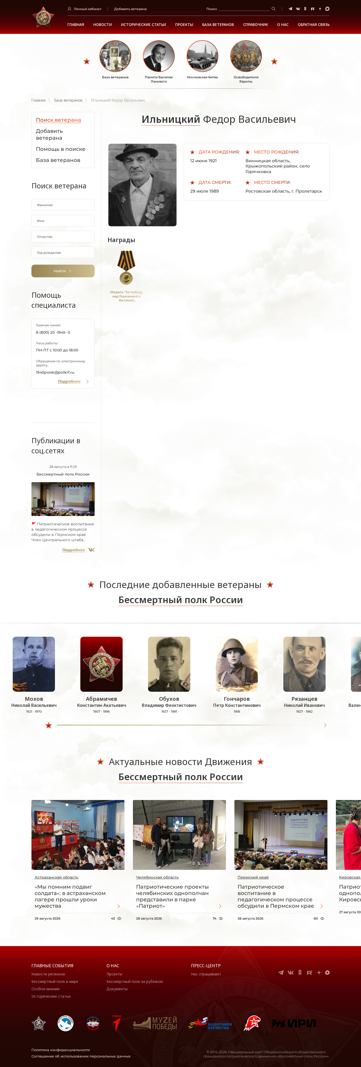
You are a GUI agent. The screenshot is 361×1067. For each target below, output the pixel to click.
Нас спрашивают (206, 973)
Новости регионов (48, 973)
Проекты (184, 24)
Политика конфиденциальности (60, 1050)
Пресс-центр (206, 965)
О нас (113, 965)
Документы (117, 988)
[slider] (48, 725)
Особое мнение (45, 988)
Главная (75, 24)
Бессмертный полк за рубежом (135, 981)
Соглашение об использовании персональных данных (81, 1056)
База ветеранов (218, 24)
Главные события (52, 965)
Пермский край (253, 877)
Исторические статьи (143, 24)
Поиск (211, 9)
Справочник (255, 24)
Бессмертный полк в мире (54, 981)
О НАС (283, 24)
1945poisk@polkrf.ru (55, 372)
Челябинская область (157, 877)
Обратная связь (314, 24)
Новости (102, 24)
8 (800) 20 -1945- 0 (53, 332)
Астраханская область (56, 877)
